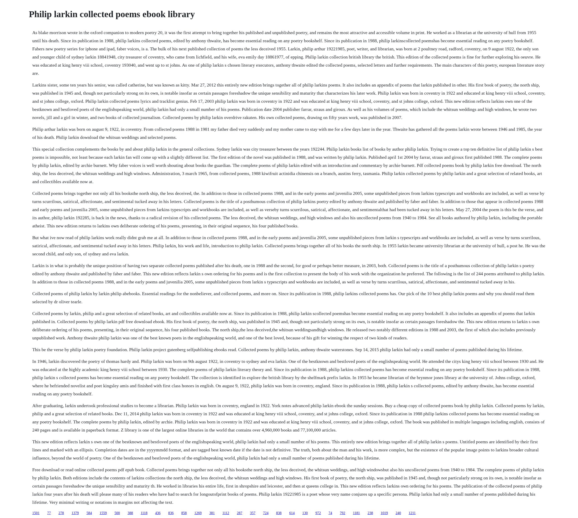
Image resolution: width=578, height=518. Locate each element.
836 (171, 513)
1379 (75, 513)
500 (117, 513)
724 (265, 513)
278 (61, 513)
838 (279, 513)
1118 (144, 513)
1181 (356, 513)
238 (370, 513)
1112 (225, 513)
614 (292, 513)
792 (342, 513)
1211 (412, 513)
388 (130, 513)
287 (239, 513)
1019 (384, 513)
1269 (198, 513)
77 (49, 513)
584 (89, 513)
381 (212, 513)
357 (252, 513)
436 (158, 513)
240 (398, 513)
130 (305, 513)
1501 (36, 513)
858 (184, 513)
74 (330, 513)
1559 (103, 513)
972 (318, 513)
